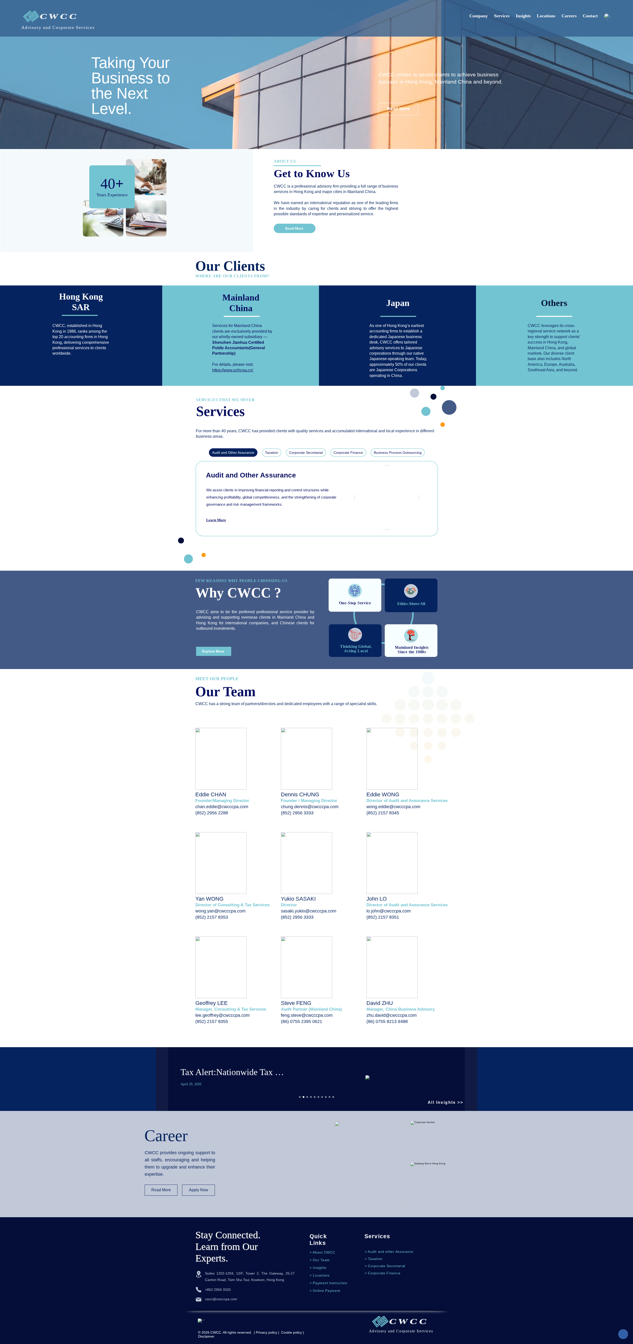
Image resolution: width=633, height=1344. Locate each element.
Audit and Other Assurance (251, 475)
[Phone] (198, 1289)
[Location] (198, 1274)
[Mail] (198, 1299)
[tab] (233, 452)
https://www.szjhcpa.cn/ (233, 370)
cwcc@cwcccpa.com (221, 1299)
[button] (300, 1097)
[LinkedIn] (201, 1322)
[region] (236, 779)
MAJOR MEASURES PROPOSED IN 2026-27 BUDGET (369, 1072)
